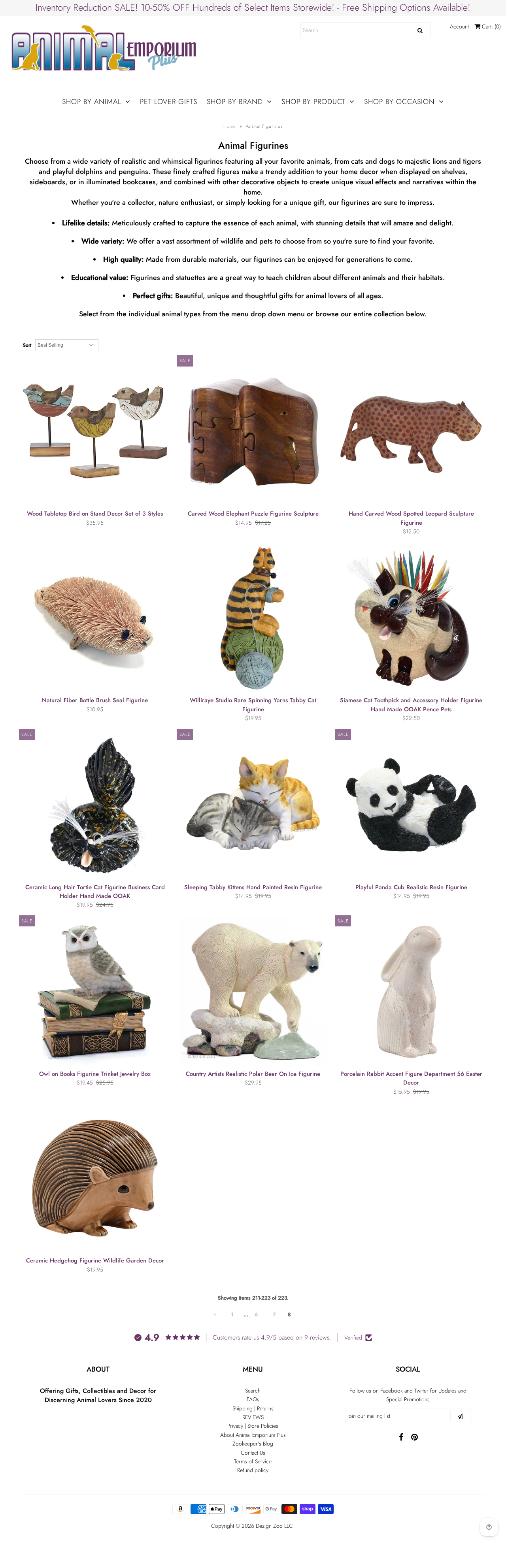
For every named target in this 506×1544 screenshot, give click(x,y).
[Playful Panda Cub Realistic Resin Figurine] (411, 805)
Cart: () (490, 26)
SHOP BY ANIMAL (91, 101)
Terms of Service (253, 1461)
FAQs (253, 1399)
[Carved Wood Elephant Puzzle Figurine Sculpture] (253, 431)
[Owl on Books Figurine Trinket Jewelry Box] (95, 991)
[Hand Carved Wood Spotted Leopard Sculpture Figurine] (411, 431)
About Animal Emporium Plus (253, 1435)
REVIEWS (253, 1417)
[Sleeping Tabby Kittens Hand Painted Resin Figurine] (253, 805)
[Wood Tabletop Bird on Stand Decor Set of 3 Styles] (95, 431)
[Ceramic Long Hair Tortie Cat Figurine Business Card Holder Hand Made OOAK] (95, 805)
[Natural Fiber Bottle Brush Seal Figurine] (95, 618)
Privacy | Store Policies (252, 1426)
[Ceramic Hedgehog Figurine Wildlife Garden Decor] (95, 1178)
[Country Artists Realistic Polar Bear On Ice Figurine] (253, 991)
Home (229, 126)
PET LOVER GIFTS (168, 101)
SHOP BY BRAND (235, 101)
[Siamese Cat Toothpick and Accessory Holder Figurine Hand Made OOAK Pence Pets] (411, 618)
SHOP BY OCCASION (399, 101)
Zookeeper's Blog (252, 1444)
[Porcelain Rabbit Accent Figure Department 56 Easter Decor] (411, 991)
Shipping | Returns (253, 1408)
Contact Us (253, 1453)
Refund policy (252, 1470)
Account (459, 26)
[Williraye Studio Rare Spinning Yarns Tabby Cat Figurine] (253, 618)
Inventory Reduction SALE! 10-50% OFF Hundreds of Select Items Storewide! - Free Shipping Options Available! (253, 7)
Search (253, 1391)
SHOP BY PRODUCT (313, 101)
